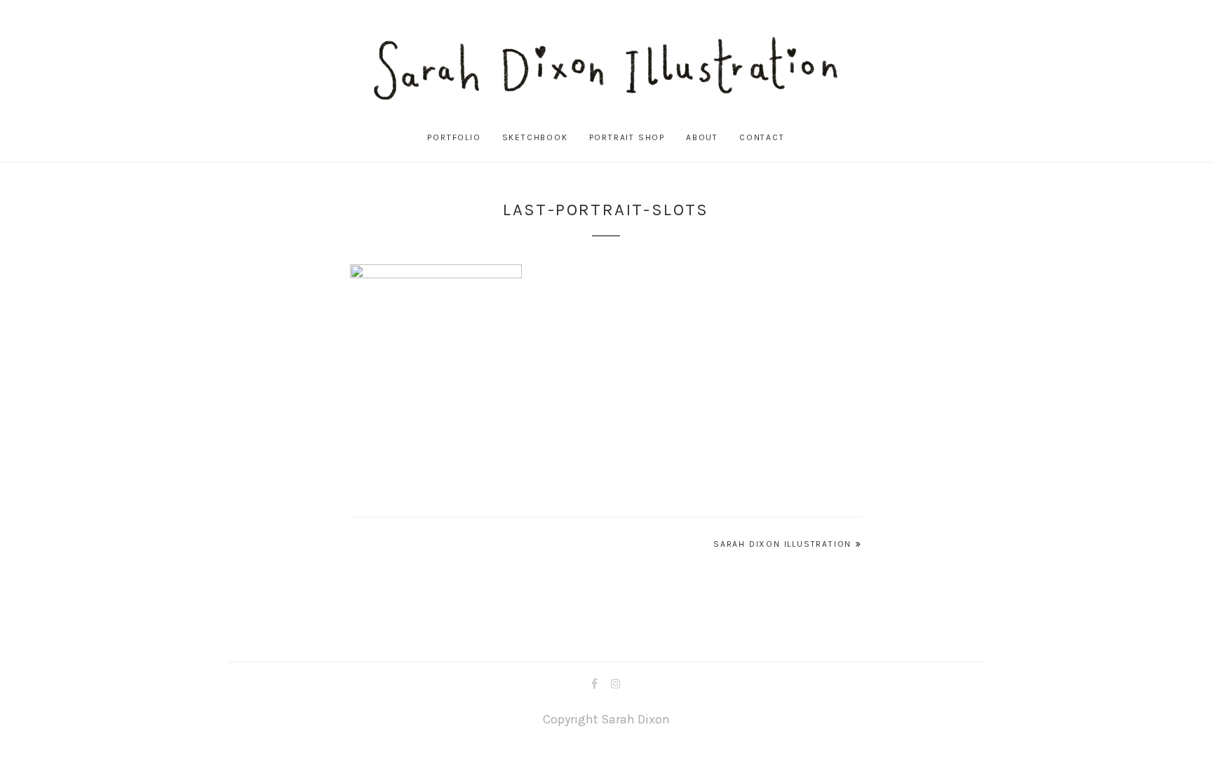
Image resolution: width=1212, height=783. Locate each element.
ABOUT (702, 137)
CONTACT (762, 137)
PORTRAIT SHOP (627, 137)
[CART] (1170, 137)
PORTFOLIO (453, 137)
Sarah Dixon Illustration (782, 544)
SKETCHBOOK (535, 137)
